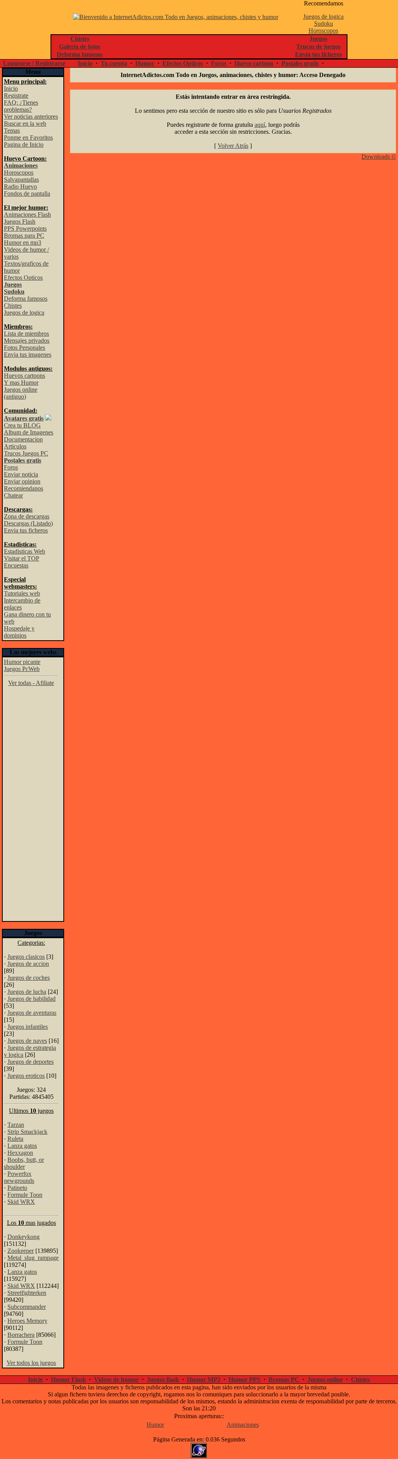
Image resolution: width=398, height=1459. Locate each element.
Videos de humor (116, 1379)
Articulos (15, 446)
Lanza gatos (22, 1145)
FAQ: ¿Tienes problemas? (21, 106)
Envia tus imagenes (27, 354)
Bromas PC (284, 1379)
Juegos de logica (323, 16)
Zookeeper (20, 1250)
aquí (260, 124)
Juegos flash (163, 1379)
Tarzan (15, 1124)
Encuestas (16, 565)
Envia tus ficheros (26, 530)
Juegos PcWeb (22, 669)
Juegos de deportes (30, 1061)
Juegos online (325, 1379)
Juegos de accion (28, 963)
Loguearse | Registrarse (34, 63)
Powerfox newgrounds (19, 1177)
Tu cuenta (114, 63)
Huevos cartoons (24, 375)
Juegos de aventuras (31, 1012)
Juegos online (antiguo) (20, 393)
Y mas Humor (21, 382)
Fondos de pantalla (27, 193)
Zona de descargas (26, 516)
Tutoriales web (22, 593)
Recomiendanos (23, 488)
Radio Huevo (20, 186)
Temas (12, 130)
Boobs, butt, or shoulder (24, 1163)
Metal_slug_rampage (33, 1257)
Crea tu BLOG (22, 425)
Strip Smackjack (27, 1131)
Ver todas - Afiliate (31, 683)
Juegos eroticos (26, 1075)
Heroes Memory (27, 1320)
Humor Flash (68, 1379)
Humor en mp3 (22, 242)
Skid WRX (21, 1201)
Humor (144, 63)
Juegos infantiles (27, 1026)
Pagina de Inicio (24, 144)
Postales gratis (300, 63)
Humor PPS (244, 1379)
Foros (218, 63)
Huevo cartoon (253, 63)
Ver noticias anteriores (31, 116)
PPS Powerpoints (25, 228)
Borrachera (21, 1334)
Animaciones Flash (27, 214)
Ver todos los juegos (31, 1362)
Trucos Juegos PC (26, 453)
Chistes (13, 305)
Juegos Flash (19, 221)
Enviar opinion (22, 481)
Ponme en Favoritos (28, 137)
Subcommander (26, 1306)
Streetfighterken (26, 1292)
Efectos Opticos (182, 63)
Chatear (13, 495)
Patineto (17, 1187)
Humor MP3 (203, 1379)
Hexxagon (20, 1152)
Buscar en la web (25, 123)
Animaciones (243, 1424)
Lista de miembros (26, 333)
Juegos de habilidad (31, 998)
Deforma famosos (25, 298)
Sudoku (323, 23)
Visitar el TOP (21, 558)
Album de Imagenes (28, 432)
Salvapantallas (21, 179)
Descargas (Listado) (28, 523)
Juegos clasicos (26, 956)
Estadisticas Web (24, 551)
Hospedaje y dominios (19, 632)
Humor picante (22, 662)
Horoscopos (323, 30)
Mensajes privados (26, 340)
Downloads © (378, 156)
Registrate (16, 95)
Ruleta (15, 1138)
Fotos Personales (24, 347)
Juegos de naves (27, 1040)
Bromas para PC (24, 235)
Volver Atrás (233, 145)
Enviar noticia (21, 474)
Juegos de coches (28, 977)
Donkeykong (23, 1236)
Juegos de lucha (26, 991)
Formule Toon (24, 1194)
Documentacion (23, 439)
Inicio (85, 63)
